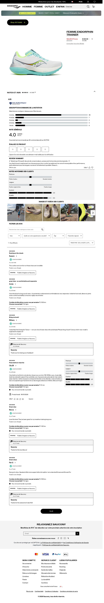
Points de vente (46, 567)
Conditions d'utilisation (51, 591)
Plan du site (29, 591)
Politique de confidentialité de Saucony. (55, 545)
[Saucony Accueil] (14, 7)
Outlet (49, 7)
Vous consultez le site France (48, 586)
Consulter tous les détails (75, 43)
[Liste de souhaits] (95, 2)
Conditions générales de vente (69, 591)
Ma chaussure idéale (48, 563)
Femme (38, 7)
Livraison (25, 576)
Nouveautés (63, 563)
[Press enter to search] (88, 7)
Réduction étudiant (48, 576)
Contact (25, 583)
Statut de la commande (30, 570)
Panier (24, 579)
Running (62, 567)
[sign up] (77, 533)
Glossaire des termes (48, 573)
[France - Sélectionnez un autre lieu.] (72, 2)
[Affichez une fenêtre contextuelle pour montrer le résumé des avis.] (92, 39)
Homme (27, 7)
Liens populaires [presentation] (68, 560)
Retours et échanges (29, 573)
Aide (81, 2)
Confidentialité (39, 591)
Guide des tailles (46, 570)
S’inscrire (25, 567)
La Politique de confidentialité (50, 542)
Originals (62, 570)
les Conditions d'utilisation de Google (76, 542)
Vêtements (63, 573)
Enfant (61, 7)
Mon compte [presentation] (29, 560)
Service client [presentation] (48, 560)
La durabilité (45, 579)
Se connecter (26, 563)
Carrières (44, 583)
